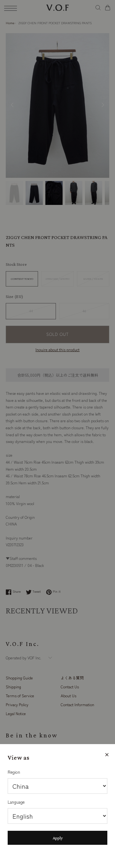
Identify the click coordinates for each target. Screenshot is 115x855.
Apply (58, 837)
